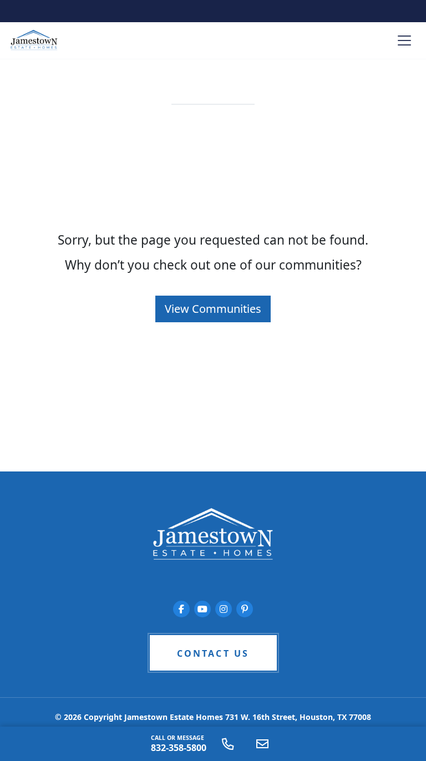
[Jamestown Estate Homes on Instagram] (223, 609)
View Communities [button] (213, 308)
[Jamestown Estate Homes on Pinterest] (244, 609)
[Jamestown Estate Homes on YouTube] (202, 609)
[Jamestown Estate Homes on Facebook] (181, 609)
